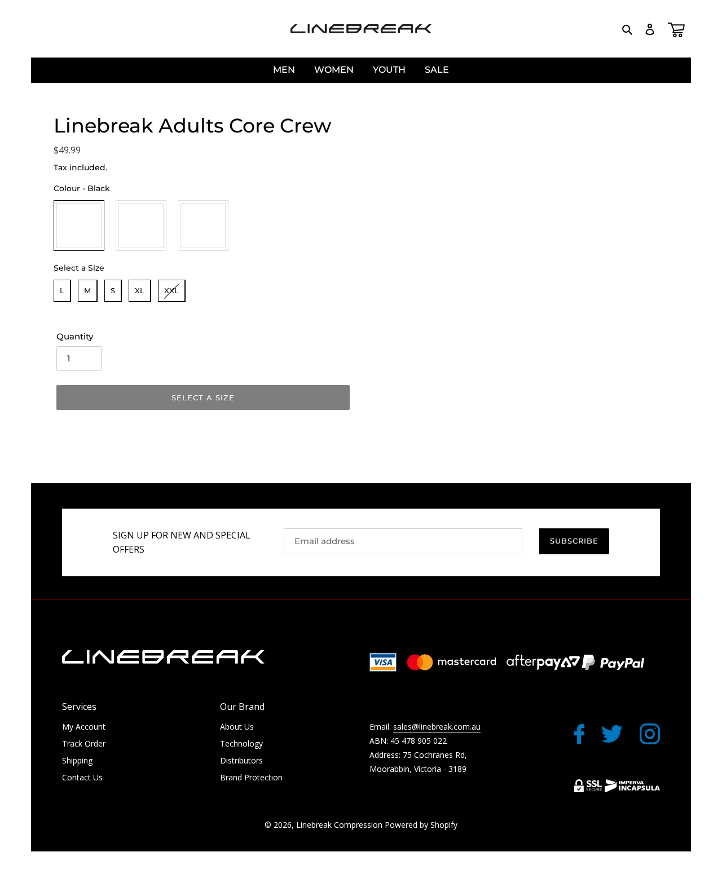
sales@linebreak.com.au (437, 726)
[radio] (79, 225)
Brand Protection (251, 777)
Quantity (74, 336)
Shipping (77, 760)
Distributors (241, 760)
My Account (83, 726)
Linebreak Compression (339, 824)
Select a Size (79, 268)
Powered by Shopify (421, 824)
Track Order (83, 743)
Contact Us (82, 777)
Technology (241, 743)
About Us (237, 726)
